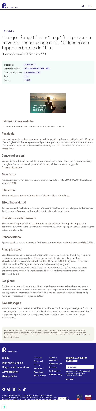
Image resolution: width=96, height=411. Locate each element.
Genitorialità (9, 376)
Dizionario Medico (12, 362)
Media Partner (40, 375)
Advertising (39, 372)
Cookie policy (55, 371)
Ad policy (53, 367)
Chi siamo (38, 357)
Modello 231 (39, 368)
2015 (26, 76)
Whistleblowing (55, 374)
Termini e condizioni (53, 358)
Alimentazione (10, 371)
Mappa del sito (55, 363)
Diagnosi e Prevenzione (15, 367)
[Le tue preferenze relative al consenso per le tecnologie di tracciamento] (4, 407)
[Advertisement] (48, 20)
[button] (48, 102)
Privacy (37, 365)
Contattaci (38, 361)
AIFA (83, 335)
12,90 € (27, 80)
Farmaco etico (30, 64)
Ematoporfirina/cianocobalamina (37, 68)
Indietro (10, 31)
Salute (6, 358)
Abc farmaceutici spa (32, 72)
